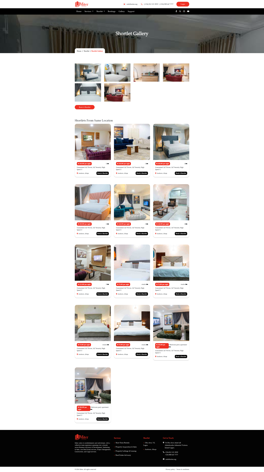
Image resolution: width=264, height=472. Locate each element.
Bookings (112, 11)
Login (183, 4)
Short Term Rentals (122, 443)
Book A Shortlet (84, 107)
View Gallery (90, 145)
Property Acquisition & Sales (126, 447)
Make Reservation (91, 138)
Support (131, 11)
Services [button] (88, 11)
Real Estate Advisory (123, 455)
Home (78, 11)
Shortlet (86, 51)
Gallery (122, 11)
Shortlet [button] (99, 11)
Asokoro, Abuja (150, 449)
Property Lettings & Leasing (125, 451)
